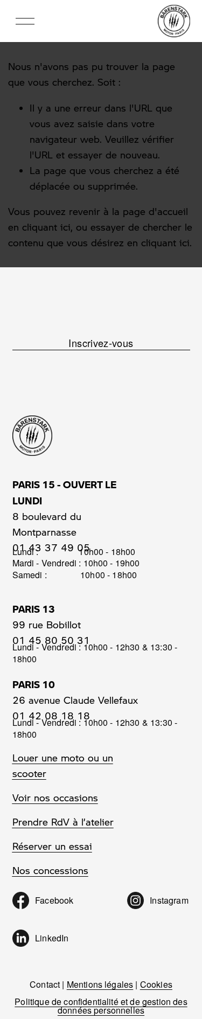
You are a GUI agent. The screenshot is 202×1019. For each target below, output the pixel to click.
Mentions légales (100, 984)
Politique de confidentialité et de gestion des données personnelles (101, 1006)
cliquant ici (46, 227)
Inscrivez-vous (100, 343)
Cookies (156, 984)
